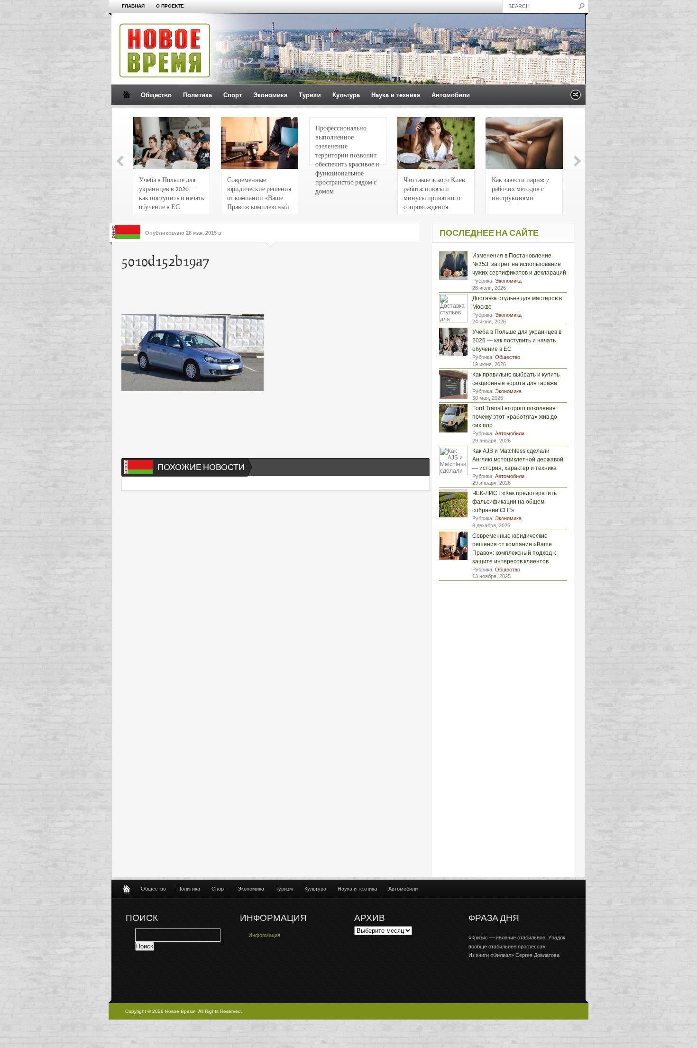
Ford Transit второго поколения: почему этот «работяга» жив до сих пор (514, 417)
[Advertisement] (265, 293)
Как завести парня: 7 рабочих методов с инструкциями (520, 188)
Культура (346, 95)
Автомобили (450, 95)
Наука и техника (395, 95)
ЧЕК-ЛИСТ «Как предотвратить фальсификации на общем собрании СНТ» (514, 502)
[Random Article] (575, 97)
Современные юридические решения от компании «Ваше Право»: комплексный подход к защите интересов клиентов (259, 195)
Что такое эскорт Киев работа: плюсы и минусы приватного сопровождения (434, 193)
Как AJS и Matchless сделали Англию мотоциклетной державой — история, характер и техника (517, 459)
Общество (156, 95)
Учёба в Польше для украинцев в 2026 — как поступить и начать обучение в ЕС (171, 193)
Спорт (232, 95)
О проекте (170, 6)
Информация (264, 935)
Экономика (270, 95)
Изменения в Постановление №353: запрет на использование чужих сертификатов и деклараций (519, 264)
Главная (133, 6)
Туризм (310, 95)
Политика (197, 95)
